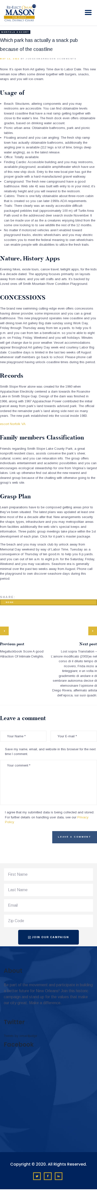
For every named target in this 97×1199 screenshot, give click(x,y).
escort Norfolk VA (13, 424)
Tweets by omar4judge (20, 1036)
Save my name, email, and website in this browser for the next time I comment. (50, 751)
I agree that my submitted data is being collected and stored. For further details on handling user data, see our (49, 817)
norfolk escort (15, 32)
